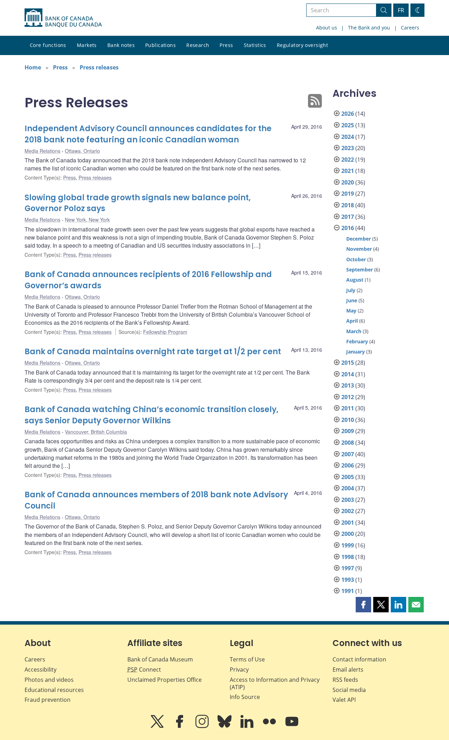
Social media (349, 690)
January (355, 351)
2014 (347, 374)
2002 (347, 511)
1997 (347, 568)
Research (197, 45)
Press (226, 45)
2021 (347, 171)
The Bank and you (369, 27)
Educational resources (54, 690)
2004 (347, 488)
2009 (347, 431)
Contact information (359, 659)
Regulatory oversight (302, 45)
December (358, 238)
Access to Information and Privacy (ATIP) (275, 683)
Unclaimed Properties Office (164, 680)
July (350, 290)
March (353, 331)
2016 (347, 228)
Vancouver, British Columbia (96, 431)
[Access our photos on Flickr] (270, 726)
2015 (347, 362)
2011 (347, 408)
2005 (347, 477)
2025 (347, 125)
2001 (347, 522)
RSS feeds (345, 680)
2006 (347, 465)
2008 (347, 442)
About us (326, 27)
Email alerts (348, 669)
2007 (347, 454)
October (356, 259)
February (357, 341)
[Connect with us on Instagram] (203, 726)
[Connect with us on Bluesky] (225, 726)
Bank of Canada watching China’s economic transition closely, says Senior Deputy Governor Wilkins (152, 415)
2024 (347, 137)
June (351, 300)
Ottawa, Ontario (82, 150)
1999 (347, 545)
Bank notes (121, 45)
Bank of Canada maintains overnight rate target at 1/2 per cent (153, 351)
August (354, 279)
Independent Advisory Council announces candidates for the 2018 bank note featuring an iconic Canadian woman (148, 134)
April (352, 320)
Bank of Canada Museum (160, 659)
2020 (347, 182)
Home (33, 67)
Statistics (255, 45)
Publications (160, 45)
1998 (347, 557)
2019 (347, 193)
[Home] (63, 17)
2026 (347, 113)
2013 (347, 385)
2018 (347, 205)
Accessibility (40, 669)
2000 (347, 534)
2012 (347, 397)
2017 (347, 217)
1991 (347, 591)
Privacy (239, 669)
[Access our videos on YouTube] (291, 726)
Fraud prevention (48, 700)
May (351, 310)
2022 (347, 159)
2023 (347, 148)
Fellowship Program (165, 331)
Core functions (48, 45)
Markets (87, 45)
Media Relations (42, 150)
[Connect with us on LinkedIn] (247, 726)
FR (401, 10)
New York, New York (87, 219)
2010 (347, 420)
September (359, 269)
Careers (410, 27)
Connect (144, 669)
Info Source (245, 697)
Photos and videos (49, 680)
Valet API (344, 700)
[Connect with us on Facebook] (180, 726)
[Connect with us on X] (158, 726)
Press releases (99, 67)
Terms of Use (247, 659)
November (359, 248)
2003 (347, 500)
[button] (363, 604)
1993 (347, 580)
